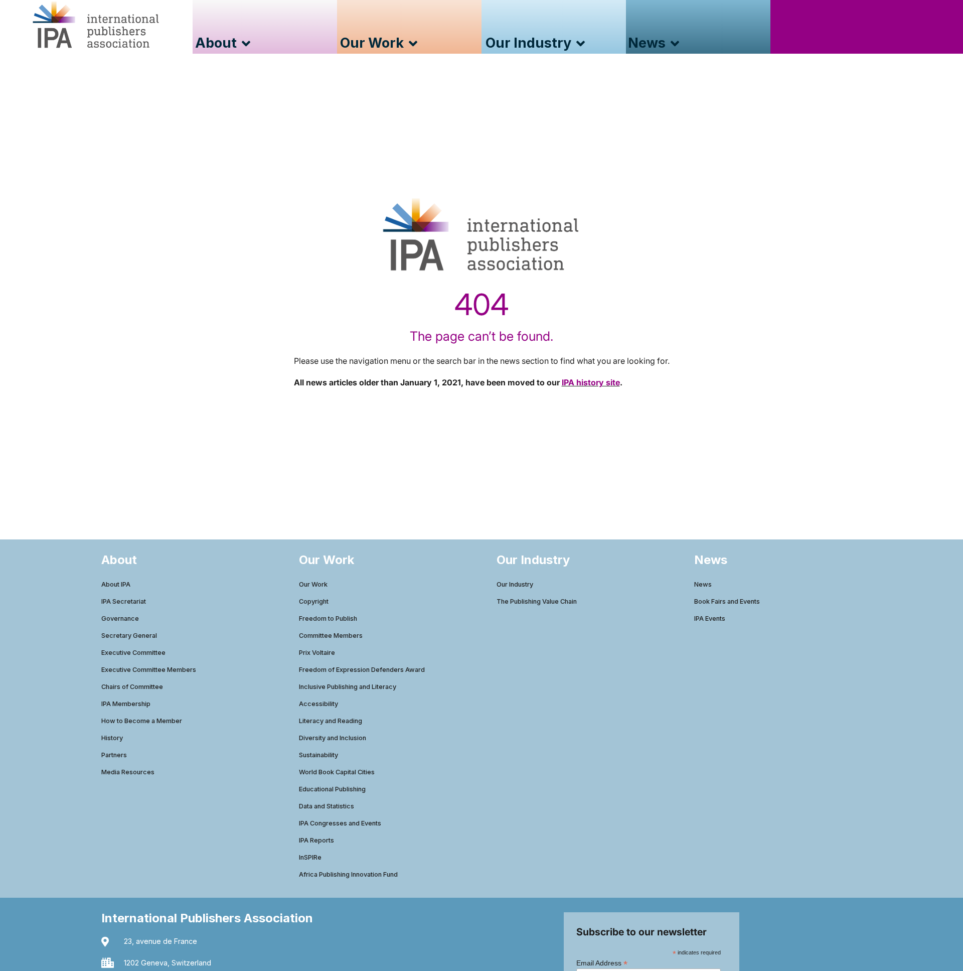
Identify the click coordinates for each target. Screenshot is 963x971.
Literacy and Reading (330, 721)
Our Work (313, 584)
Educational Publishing (332, 789)
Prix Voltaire (317, 652)
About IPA (115, 584)
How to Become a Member (141, 721)
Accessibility (318, 704)
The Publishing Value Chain (537, 601)
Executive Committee (133, 652)
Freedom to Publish (328, 618)
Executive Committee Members (148, 669)
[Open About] (246, 43)
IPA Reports (316, 840)
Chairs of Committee (132, 686)
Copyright (314, 601)
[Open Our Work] (413, 43)
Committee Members (331, 635)
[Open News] (675, 43)
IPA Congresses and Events (340, 823)
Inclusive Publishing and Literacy (347, 686)
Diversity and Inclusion (332, 738)
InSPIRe (310, 857)
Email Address (601, 962)
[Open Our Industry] (580, 43)
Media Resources (127, 772)
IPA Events (709, 618)
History (112, 738)
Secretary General (129, 635)
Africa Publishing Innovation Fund (348, 874)
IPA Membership (125, 704)
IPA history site (591, 382)
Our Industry (515, 584)
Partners (114, 755)
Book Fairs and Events (727, 601)
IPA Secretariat (123, 601)
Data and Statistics (326, 806)
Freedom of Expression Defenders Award (362, 669)
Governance (120, 618)
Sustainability (318, 755)
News (703, 584)
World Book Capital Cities (337, 772)
